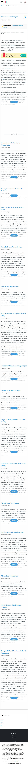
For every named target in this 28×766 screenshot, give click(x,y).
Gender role (3, 727)
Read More (14, 177)
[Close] (25, 744)
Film (1, 725)
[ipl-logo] (6, 3)
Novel (2, 720)
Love (2, 722)
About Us (14, 736)
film (3, 79)
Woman (2, 719)
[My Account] (25, 2)
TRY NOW (23, 55)
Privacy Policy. (15, 761)
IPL (2, 5)
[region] (14, 754)
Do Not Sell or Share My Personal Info (13, 763)
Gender (2, 723)
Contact (14, 738)
